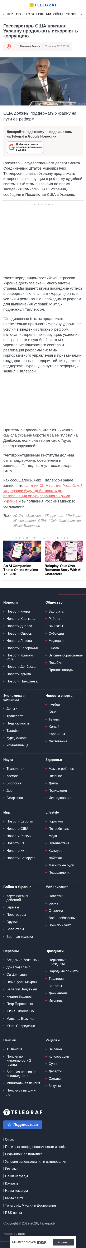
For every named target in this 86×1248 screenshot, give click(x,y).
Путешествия (59, 843)
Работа (54, 618)
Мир (6, 812)
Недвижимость (18, 723)
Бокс (52, 712)
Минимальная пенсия (23, 1083)
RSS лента (13, 1213)
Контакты (12, 1183)
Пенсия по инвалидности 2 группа (18, 1060)
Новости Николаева (22, 681)
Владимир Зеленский (22, 960)
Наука (8, 760)
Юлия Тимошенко (20, 1011)
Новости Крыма (18, 674)
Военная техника (19, 936)
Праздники (55, 951)
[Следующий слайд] (82, 14)
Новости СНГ (16, 843)
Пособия (55, 662)
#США (18, 515)
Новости (10, 602)
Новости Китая (17, 850)
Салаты (55, 1078)
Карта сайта (14, 1198)
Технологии (15, 768)
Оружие (12, 922)
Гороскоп (56, 821)
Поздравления (60, 872)
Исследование (60, 798)
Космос (12, 776)
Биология (13, 783)
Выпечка (55, 1049)
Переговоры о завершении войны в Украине (43, 14)
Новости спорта (59, 695)
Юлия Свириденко (20, 1026)
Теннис (54, 719)
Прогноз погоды (61, 670)
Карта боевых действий (17, 898)
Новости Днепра (19, 626)
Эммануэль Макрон (21, 982)
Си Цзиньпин (16, 974)
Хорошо (64, 1242)
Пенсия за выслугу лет (21, 1092)
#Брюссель (33, 515)
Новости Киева (18, 611)
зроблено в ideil (14, 1234)
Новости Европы (19, 821)
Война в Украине (17, 887)
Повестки (56, 896)
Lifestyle (52, 812)
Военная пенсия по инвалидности (21, 1074)
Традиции (56, 978)
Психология (58, 790)
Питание (55, 776)
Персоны (11, 951)
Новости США (17, 828)
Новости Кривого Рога (19, 657)
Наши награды (16, 1176)
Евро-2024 (57, 734)
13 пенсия (14, 1049)
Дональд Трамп (18, 967)
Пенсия (9, 1040)
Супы (53, 1064)
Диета (53, 783)
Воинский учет (60, 925)
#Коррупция (54, 515)
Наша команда (16, 1190)
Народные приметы (64, 971)
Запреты (55, 986)
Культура (55, 850)
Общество (54, 602)
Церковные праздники (57, 962)
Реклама (11, 1169)
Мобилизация (57, 887)
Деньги (11, 708)
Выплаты (56, 626)
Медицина (56, 641)
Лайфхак (55, 858)
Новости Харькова (20, 618)
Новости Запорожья (22, 648)
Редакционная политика (23, 1154)
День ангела (58, 993)
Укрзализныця (17, 745)
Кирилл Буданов (19, 996)
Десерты (55, 1071)
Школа (54, 648)
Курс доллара (17, 738)
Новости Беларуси (20, 858)
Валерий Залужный (21, 989)
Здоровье (54, 760)
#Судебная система (65, 520)
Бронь (53, 903)
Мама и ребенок (61, 768)
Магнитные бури (61, 865)
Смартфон (14, 798)
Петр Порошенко (19, 1004)
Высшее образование (66, 655)
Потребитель (59, 828)
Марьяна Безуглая (20, 1018)
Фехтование (58, 741)
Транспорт (14, 716)
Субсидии (56, 633)
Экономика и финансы (14, 697)
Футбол (54, 704)
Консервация (59, 1056)
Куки (41, 1242)
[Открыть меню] (6, 5)
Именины (56, 1000)
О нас (9, 1139)
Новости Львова (19, 641)
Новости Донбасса (20, 666)
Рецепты (53, 1040)
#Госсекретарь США (29, 520)
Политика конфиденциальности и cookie (36, 1147)
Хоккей (54, 726)
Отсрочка (56, 910)
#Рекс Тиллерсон (26, 525)
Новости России (19, 836)
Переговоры (16, 914)
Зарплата (56, 611)
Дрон (10, 790)
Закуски (55, 1086)
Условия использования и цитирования (35, 1161)
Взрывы (12, 907)
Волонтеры (15, 929)
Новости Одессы (19, 633)
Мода (53, 836)
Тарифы (12, 730)
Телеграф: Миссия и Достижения (30, 1205)
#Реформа (74, 515)
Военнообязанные (63, 918)
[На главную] (43, 5)
